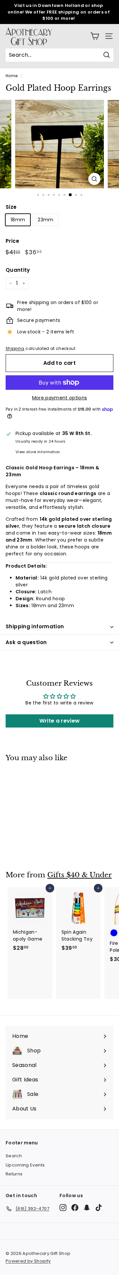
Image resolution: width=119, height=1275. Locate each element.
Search (14, 1156)
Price (13, 240)
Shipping (15, 348)
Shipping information (35, 626)
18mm (18, 219)
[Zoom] (94, 179)
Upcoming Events (25, 1165)
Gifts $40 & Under (79, 875)
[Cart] (94, 36)
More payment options (59, 397)
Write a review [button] (59, 721)
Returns (14, 1174)
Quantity (18, 269)
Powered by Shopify (28, 1261)
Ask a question (26, 642)
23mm (45, 219)
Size (11, 206)
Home (12, 75)
